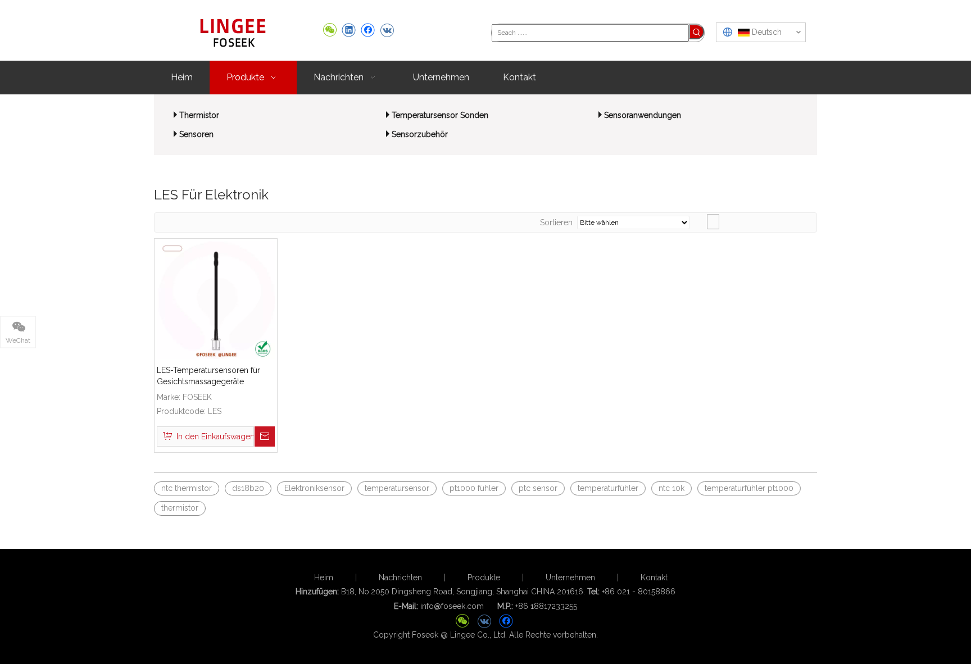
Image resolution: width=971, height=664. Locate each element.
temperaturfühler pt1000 (749, 488)
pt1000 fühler (474, 488)
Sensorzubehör (420, 134)
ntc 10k (671, 488)
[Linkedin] (349, 30)
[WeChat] (330, 30)
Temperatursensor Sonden (440, 115)
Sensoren (196, 134)
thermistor (179, 507)
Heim (323, 577)
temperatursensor (397, 488)
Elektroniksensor (314, 488)
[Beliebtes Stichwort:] (696, 31)
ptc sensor (538, 488)
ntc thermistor (186, 488)
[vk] (387, 30)
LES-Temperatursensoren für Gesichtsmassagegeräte (208, 376)
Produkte (484, 577)
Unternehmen (570, 577)
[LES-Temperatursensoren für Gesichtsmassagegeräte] (216, 299)
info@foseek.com (452, 606)
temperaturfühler (608, 488)
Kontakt (654, 577)
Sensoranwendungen (642, 115)
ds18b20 (248, 488)
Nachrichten (400, 577)
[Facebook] (368, 30)
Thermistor (199, 115)
